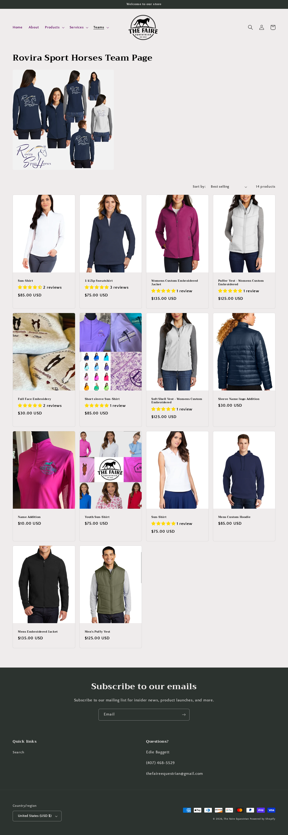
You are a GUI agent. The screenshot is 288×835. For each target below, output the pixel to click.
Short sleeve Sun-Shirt (102, 399)
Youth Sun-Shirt (97, 517)
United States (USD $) (34, 816)
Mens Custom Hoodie (234, 517)
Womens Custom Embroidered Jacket (174, 282)
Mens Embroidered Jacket (38, 632)
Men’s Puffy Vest (97, 632)
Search (18, 752)
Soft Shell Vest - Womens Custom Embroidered (176, 401)
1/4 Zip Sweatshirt (99, 281)
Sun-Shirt (25, 281)
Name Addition (29, 517)
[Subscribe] (183, 715)
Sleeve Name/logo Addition (239, 399)
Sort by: (199, 187)
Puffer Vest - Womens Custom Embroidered (241, 282)
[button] (54, 27)
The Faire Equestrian (236, 819)
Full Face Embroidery (34, 399)
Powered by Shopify (262, 819)
